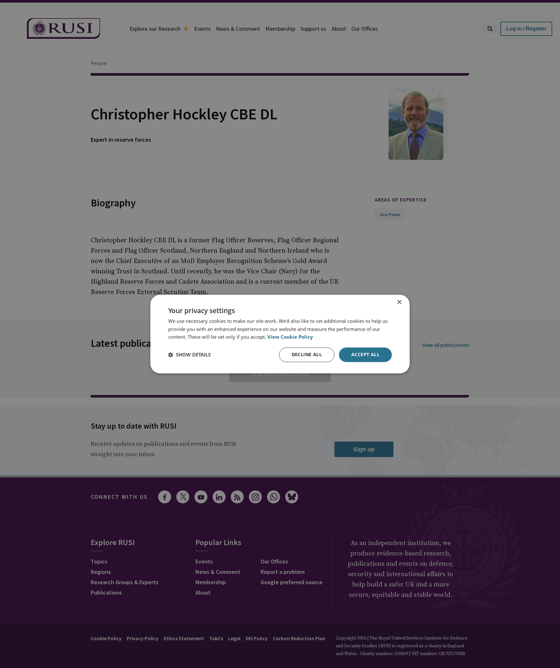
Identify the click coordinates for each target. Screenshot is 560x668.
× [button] (399, 302)
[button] (189, 354)
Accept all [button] (365, 354)
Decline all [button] (307, 354)
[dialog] (280, 334)
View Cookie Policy (290, 337)
